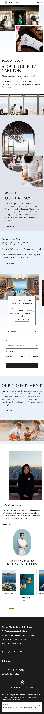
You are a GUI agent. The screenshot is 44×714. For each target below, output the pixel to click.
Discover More (9, 263)
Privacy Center (7, 639)
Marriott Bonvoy (8, 635)
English (7, 661)
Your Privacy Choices (13, 643)
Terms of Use (6, 670)
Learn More (9, 226)
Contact (18, 635)
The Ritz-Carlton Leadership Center (15, 631)
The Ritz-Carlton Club (17, 627)
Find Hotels (22, 366)
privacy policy (28, 707)
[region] (22, 297)
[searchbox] (22, 346)
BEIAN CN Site (18, 670)
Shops (29, 627)
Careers (5, 627)
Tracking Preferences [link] (22, 639)
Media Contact (28, 635)
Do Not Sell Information (10, 674)
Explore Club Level (22, 320)
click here (17, 710)
